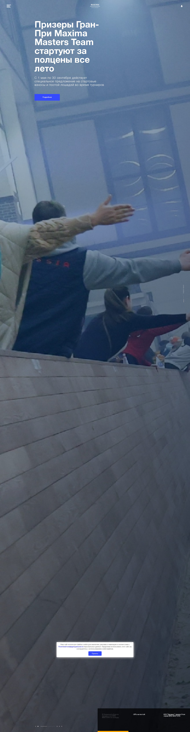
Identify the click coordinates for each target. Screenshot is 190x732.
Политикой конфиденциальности (71, 647)
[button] (35, 726)
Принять (95, 653)
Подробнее (47, 94)
